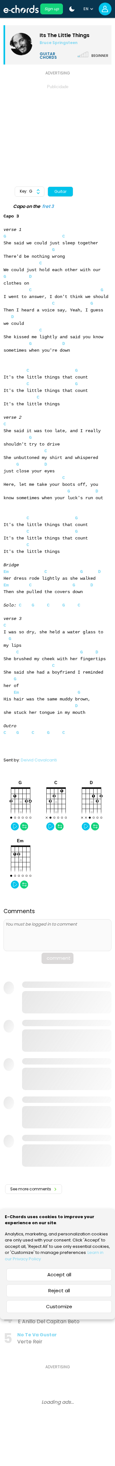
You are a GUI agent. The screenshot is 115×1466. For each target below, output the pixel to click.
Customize (59, 1306)
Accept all (59, 1274)
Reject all (59, 1290)
